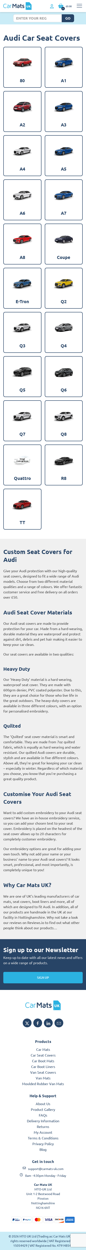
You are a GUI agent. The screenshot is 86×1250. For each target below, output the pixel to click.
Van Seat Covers (43, 1072)
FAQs (43, 1115)
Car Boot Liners (43, 1066)
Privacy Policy (43, 1143)
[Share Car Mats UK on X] (27, 1023)
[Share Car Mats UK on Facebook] (37, 1023)
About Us (43, 1103)
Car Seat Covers (43, 1055)
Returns (43, 1126)
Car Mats (43, 1049)
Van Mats (43, 1078)
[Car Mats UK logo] (43, 1005)
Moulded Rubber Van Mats (43, 1083)
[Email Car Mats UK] (58, 1023)
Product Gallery (43, 1109)
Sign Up (43, 977)
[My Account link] (52, 6)
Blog (43, 1149)
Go (68, 18)
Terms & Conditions (43, 1138)
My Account (43, 1132)
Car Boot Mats (43, 1061)
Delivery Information (43, 1121)
